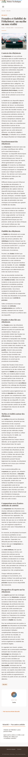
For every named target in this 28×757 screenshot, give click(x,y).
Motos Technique (14, 1)
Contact (19, 749)
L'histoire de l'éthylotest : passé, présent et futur (12, 730)
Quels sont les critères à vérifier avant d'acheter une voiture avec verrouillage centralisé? (14, 736)
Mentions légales (11, 749)
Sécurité (8, 10)
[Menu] (3, 6)
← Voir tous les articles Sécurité (11, 711)
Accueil (3, 10)
